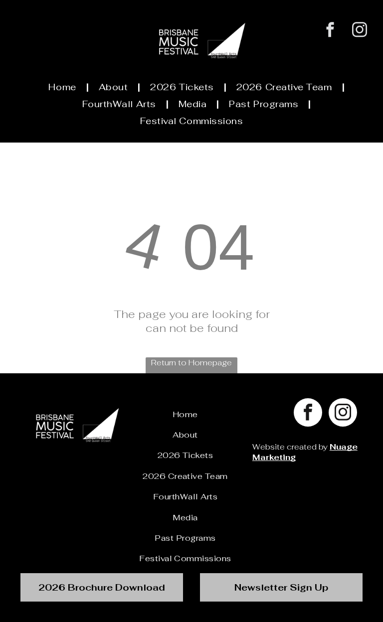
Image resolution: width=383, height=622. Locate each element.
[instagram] (360, 31)
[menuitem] (63, 86)
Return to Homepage (191, 362)
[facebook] (330, 31)
